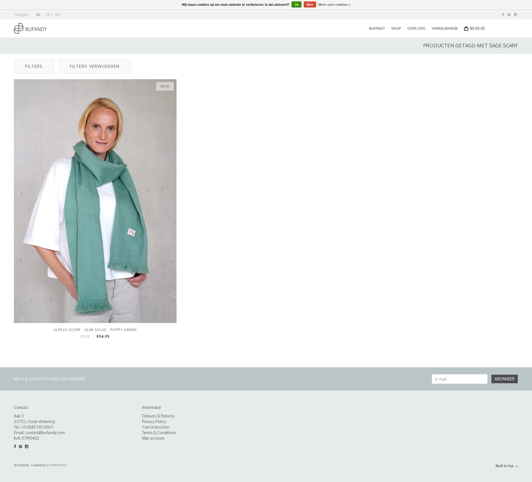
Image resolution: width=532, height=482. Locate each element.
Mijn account (153, 438)
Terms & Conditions (159, 432)
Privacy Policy (154, 421)
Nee (310, 5)
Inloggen (21, 14)
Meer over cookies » (334, 5)
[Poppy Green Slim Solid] (95, 200)
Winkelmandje (445, 28)
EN (57, 14)
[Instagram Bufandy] (515, 14)
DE (48, 14)
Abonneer (505, 378)
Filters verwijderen (95, 66)
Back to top (505, 465)
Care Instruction (156, 427)
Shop (396, 28)
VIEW (84, 336)
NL (38, 14)
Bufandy (377, 28)
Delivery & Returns (158, 416)
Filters (34, 66)
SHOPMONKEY (56, 465)
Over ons (416, 28)
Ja (296, 5)
